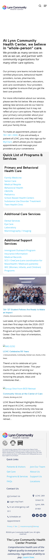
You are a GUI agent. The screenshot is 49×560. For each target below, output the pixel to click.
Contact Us (14, 496)
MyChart (7, 141)
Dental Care (30, 355)
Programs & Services (17, 476)
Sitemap (36, 527)
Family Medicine (13, 177)
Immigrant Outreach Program (19, 250)
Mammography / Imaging (17, 230)
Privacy (9, 527)
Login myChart (16, 501)
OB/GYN (8, 191)
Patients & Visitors (16, 466)
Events (6, 316)
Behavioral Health (13, 187)
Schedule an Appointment (14, 518)
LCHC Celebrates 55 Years (16, 351)
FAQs (9, 481)
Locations (35, 481)
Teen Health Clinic (13, 204)
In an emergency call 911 (18, 509)
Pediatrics (9, 194)
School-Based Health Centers (19, 197)
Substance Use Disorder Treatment (22, 201)
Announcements (16, 316)
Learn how (28, 557)
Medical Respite (12, 184)
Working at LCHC (16, 397)
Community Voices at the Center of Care (22, 394)
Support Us (36, 476)
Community (27, 316)
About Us (35, 471)
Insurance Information (16, 253)
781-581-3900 (10, 135)
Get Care (11, 471)
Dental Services (12, 220)
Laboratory (10, 227)
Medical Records (13, 257)
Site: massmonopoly (23, 527)
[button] (45, 6)
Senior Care (10, 181)
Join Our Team (37, 466)
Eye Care (8, 224)
